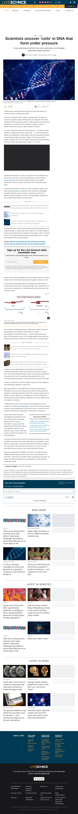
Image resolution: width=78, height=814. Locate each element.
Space (46, 6)
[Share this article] (5, 106)
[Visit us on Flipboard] (45, 2)
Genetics (41, 35)
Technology (53, 6)
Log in (67, 482)
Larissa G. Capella (32, 55)
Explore (61, 6)
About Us (44, 786)
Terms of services (24, 266)
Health (24, 6)
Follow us (39, 106)
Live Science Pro (69, 10)
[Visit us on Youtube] (43, 2)
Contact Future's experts (29, 788)
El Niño (58, 10)
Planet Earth (38, 6)
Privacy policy (16, 793)
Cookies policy (31, 793)
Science (30, 6)
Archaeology (15, 6)
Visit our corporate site (42, 773)
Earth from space (32, 743)
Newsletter (46, 106)
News (54, 55)
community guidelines (18, 486)
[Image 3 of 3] (46, 306)
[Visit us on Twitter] (37, 2)
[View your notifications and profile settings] (70, 2)
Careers (14, 797)
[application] (27, 158)
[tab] (9, 497)
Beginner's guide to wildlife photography (59, 745)
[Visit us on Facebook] (35, 2)
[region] (39, 491)
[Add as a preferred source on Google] (39, 778)
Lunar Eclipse (26, 10)
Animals (7, 6)
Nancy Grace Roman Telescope (43, 10)
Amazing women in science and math (46, 748)
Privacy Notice (8, 267)
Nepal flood (15, 10)
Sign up (71, 482)
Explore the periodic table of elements (45, 753)
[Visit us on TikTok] (48, 2)
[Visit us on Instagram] (40, 2)
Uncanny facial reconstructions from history (45, 758)
